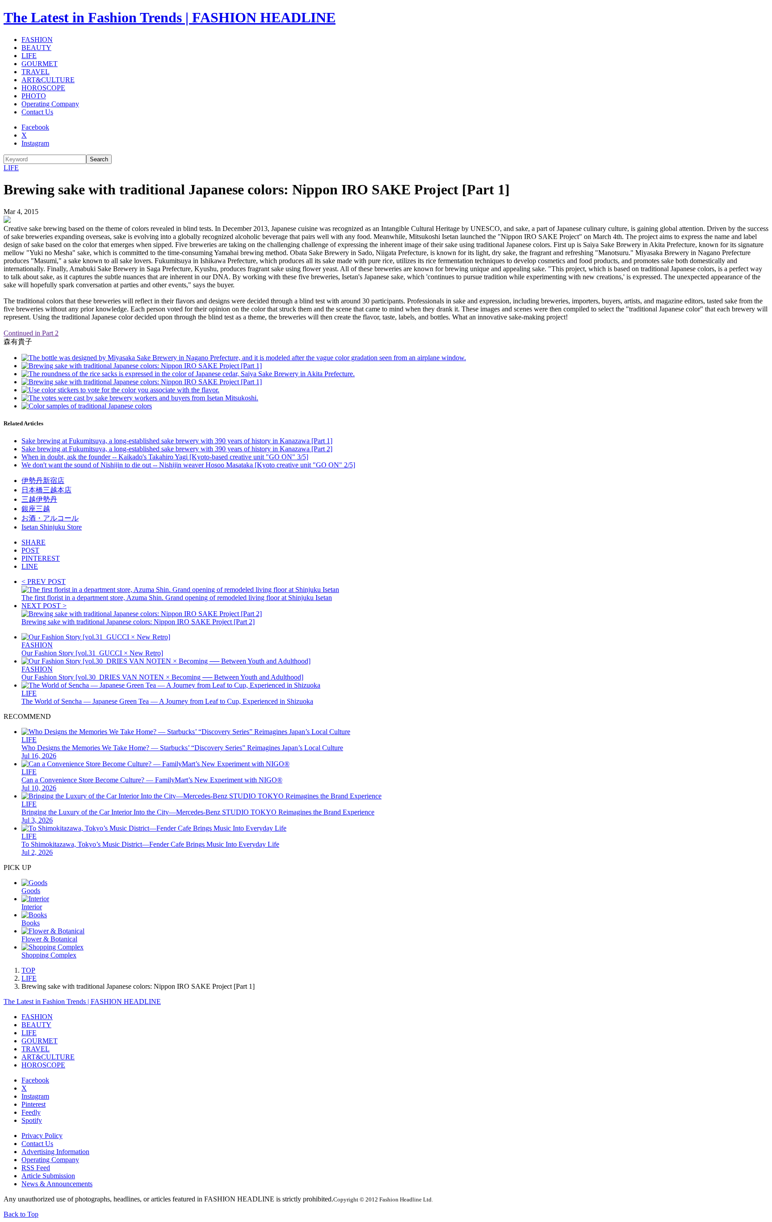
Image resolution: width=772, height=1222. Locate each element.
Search (99, 159)
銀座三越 (35, 508)
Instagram (35, 143)
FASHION (37, 39)
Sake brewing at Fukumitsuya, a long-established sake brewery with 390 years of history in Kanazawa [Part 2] (176, 449)
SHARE (33, 542)
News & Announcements (56, 1184)
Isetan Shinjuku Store (51, 527)
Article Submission (48, 1176)
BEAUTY (36, 47)
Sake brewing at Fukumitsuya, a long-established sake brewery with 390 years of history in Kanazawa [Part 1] (176, 441)
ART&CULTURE (48, 80)
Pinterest (33, 1104)
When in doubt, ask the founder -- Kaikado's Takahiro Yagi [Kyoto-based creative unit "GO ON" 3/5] (164, 457)
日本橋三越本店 (46, 490)
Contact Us (37, 112)
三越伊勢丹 (39, 499)
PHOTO (33, 96)
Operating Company (50, 104)
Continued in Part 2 (31, 333)
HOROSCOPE (43, 88)
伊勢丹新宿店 (42, 480)
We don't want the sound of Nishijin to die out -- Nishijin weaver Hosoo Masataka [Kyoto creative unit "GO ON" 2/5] (188, 465)
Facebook (35, 127)
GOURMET (39, 63)
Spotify (31, 1120)
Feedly (31, 1112)
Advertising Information (55, 1151)
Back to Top (21, 1214)
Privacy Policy (42, 1135)
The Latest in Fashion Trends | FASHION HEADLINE (170, 17)
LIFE (29, 55)
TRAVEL (35, 72)
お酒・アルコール (50, 518)
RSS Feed (35, 1168)
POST (30, 550)
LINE (29, 566)
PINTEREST (40, 558)
